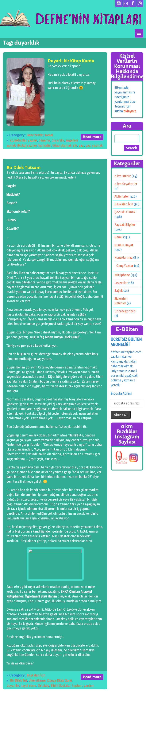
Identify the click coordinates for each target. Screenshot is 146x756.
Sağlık (118, 291)
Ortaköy (43, 685)
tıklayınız (130, 111)
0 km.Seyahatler (125, 184)
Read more (92, 137)
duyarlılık (58, 140)
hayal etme (28, 685)
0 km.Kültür (122, 176)
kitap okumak (61, 145)
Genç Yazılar (35, 135)
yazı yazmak (94, 145)
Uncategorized (125, 311)
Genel (49, 135)
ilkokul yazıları (27, 145)
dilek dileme (37, 680)
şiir (75, 145)
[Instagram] (139, 3)
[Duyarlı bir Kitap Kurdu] (25, 92)
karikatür (44, 145)
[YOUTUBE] (118, 3)
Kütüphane (122, 275)
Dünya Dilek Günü (59, 680)
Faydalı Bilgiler (124, 224)
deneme (44, 140)
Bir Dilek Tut (18, 680)
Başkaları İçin (36, 675)
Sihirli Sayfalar (61, 685)
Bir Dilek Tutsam (23, 167)
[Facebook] (132, 3)
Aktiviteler (121, 196)
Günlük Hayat (123, 245)
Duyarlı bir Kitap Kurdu (71, 60)
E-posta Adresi (121, 393)
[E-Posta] (125, 3)
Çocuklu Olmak (124, 212)
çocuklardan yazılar (23, 140)
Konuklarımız (123, 257)
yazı (81, 145)
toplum (77, 685)
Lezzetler (121, 283)
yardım (89, 685)
